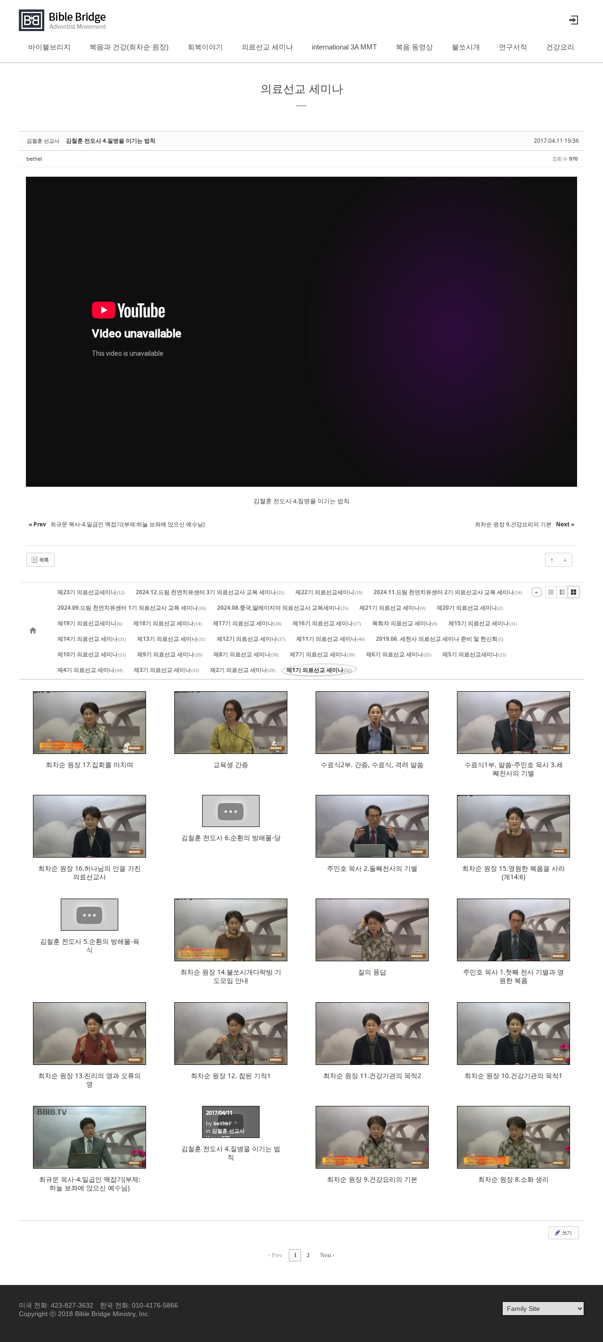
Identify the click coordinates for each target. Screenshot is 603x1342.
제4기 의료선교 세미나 (89, 670)
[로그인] (573, 20)
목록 (43, 559)
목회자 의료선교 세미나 (404, 623)
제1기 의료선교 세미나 (318, 670)
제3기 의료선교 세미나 (166, 670)
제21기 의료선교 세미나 (392, 608)
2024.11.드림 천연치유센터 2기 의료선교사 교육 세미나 (448, 592)
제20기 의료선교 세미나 (470, 608)
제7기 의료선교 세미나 (322, 654)
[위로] (552, 559)
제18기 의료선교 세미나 (167, 623)
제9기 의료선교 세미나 (169, 654)
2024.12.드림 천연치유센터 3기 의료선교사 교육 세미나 (210, 592)
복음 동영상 (414, 47)
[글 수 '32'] (34, 631)
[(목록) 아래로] (565, 559)
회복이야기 (205, 47)
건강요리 (560, 47)
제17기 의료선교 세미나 (247, 623)
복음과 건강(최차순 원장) (129, 47)
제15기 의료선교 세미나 (482, 623)
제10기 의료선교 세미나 (91, 654)
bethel (34, 158)
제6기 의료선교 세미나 (398, 654)
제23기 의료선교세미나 (90, 592)
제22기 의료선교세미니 (328, 592)
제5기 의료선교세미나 (474, 654)
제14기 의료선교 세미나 (91, 639)
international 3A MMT (344, 47)
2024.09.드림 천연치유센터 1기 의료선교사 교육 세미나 (131, 608)
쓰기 (566, 1232)
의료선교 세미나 (267, 47)
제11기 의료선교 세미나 (330, 639)
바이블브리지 (49, 47)
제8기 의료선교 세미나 (245, 654)
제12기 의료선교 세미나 (251, 639)
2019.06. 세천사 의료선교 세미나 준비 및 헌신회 (439, 639)
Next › (327, 1255)
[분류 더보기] (536, 592)
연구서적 (513, 47)
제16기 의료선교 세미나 (327, 623)
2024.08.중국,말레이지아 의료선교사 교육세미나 (282, 608)
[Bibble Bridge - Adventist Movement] (65, 20)
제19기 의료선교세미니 (89, 623)
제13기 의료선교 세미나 (171, 639)
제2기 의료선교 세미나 (242, 670)
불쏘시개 (466, 47)
